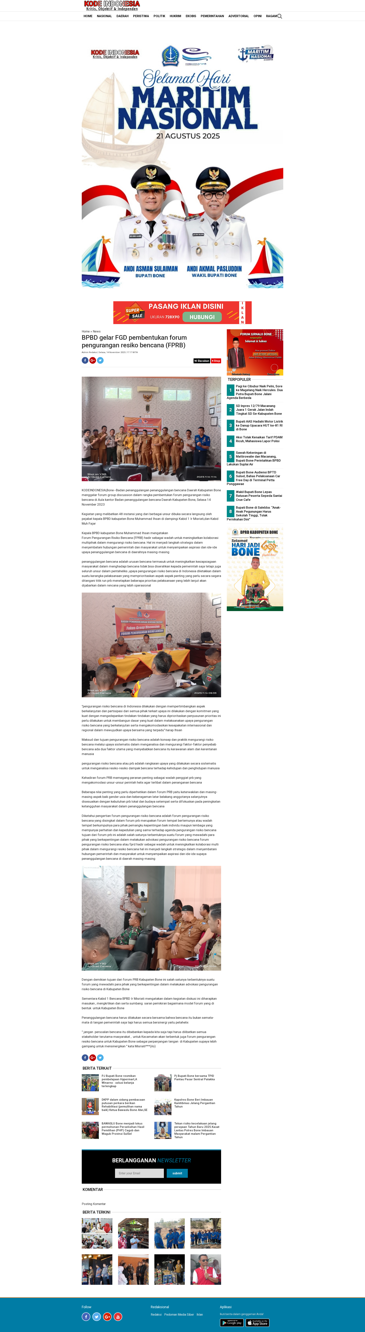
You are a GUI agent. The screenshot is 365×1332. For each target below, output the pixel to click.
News (97, 331)
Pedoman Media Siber (179, 1314)
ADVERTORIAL (239, 16)
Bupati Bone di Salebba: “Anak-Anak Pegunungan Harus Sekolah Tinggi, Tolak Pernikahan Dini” (254, 513)
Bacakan (203, 361)
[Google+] (92, 360)
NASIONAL (104, 16)
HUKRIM (175, 16)
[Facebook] (85, 360)
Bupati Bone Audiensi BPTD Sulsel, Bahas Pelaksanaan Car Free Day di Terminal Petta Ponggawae (253, 478)
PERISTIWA (141, 16)
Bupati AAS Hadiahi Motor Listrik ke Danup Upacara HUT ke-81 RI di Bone (259, 425)
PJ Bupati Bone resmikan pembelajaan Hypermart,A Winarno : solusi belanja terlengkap (119, 1081)
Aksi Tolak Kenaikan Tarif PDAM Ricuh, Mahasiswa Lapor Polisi (259, 439)
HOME (88, 16)
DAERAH (123, 16)
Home (86, 331)
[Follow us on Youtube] (118, 1316)
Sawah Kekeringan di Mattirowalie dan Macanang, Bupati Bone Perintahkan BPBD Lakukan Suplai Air (254, 458)
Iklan (200, 1314)
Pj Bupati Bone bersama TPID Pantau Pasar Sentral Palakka (194, 1077)
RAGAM (271, 16)
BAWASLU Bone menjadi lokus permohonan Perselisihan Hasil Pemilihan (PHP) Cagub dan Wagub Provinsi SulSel (123, 1128)
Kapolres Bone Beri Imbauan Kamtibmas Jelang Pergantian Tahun (194, 1103)
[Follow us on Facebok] (86, 1316)
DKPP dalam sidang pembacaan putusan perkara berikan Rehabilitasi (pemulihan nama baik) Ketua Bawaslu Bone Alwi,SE (124, 1105)
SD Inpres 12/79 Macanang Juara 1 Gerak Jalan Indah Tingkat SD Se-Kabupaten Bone (259, 410)
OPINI (258, 16)
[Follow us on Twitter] (96, 1316)
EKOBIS (191, 16)
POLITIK (159, 16)
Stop (216, 361)
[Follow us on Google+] (107, 1316)
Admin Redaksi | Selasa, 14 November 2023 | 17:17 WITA (110, 352)
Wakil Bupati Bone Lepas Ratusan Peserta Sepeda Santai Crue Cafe (259, 496)
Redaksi (156, 1314)
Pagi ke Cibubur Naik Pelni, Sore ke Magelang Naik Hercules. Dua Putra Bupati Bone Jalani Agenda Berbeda (255, 392)
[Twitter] (100, 360)
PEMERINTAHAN (212, 16)
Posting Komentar (94, 1204)
